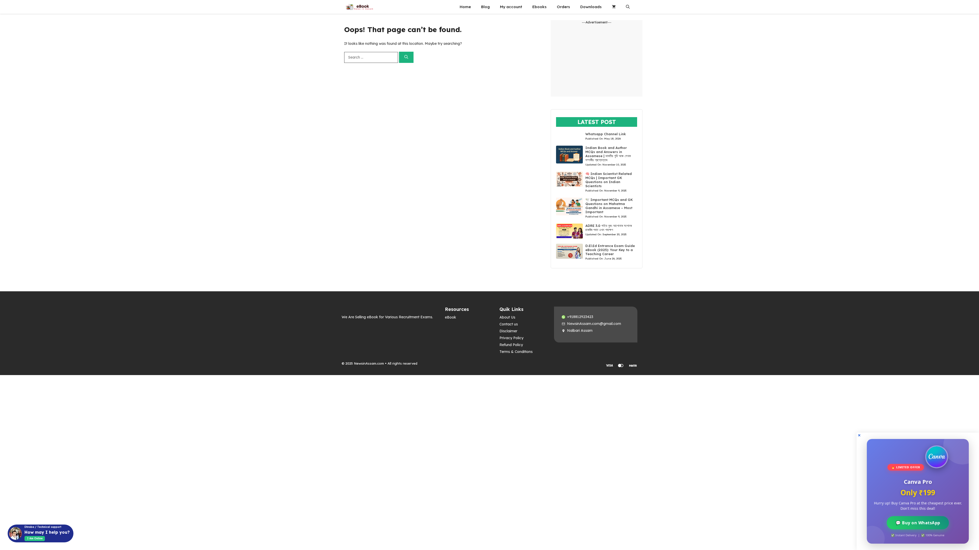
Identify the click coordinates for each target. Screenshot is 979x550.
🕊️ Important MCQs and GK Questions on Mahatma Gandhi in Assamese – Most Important (609, 206)
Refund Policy (511, 344)
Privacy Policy (511, 338)
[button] (628, 7)
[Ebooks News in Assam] (359, 7)
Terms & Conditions (516, 351)
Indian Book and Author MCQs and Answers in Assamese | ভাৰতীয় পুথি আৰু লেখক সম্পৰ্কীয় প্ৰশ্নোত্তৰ (608, 154)
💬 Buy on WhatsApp (918, 523)
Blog (485, 6)
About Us (507, 317)
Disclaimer (508, 331)
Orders (563, 6)
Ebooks (539, 6)
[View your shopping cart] (614, 7)
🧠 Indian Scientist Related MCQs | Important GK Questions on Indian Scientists (608, 180)
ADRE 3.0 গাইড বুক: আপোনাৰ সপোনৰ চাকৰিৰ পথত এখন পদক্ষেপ (608, 228)
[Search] (406, 57)
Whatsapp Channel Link (605, 134)
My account (511, 6)
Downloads (591, 6)
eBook (450, 317)
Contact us (508, 324)
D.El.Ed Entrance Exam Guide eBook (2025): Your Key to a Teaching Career (610, 250)
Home (465, 6)
